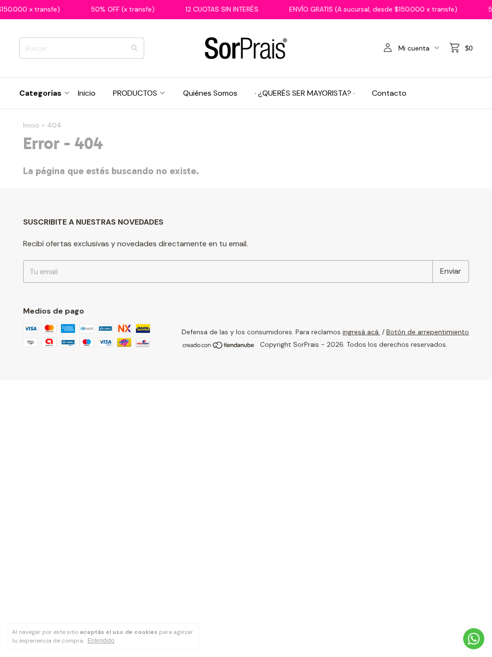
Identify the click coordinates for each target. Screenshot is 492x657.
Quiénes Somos (210, 93)
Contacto (389, 93)
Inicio (87, 93)
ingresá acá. (361, 332)
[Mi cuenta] (388, 48)
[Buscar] (134, 48)
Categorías (40, 93)
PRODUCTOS (135, 93)
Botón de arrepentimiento (427, 332)
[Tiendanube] (219, 347)
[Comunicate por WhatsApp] (473, 638)
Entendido (100, 640)
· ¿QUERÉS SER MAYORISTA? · (305, 93)
